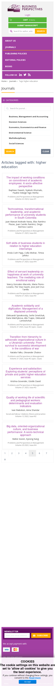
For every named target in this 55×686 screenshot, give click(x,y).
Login (27, 15)
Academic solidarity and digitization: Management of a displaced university (25, 308)
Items (29, 19)
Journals (10, 47)
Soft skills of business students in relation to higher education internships (25, 246)
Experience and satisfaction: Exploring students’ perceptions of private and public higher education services (25, 372)
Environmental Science (20, 132)
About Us (10, 40)
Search (41, 31)
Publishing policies (16, 53)
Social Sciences (16, 143)
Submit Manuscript (27, 25)
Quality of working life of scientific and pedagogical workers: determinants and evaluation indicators (25, 401)
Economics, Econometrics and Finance (27, 127)
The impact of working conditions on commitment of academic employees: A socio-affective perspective (25, 181)
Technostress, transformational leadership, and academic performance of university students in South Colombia (25, 213)
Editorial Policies (15, 60)
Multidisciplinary (17, 138)
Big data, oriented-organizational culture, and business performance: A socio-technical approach (26, 430)
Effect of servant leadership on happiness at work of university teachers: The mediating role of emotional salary (25, 275)
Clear (46, 151)
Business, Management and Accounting (28, 116)
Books (8, 66)
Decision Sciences (17, 122)
